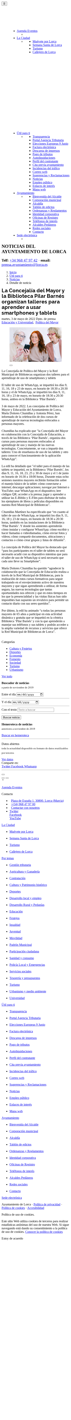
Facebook (17, 766)
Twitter (6, 766)
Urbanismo (16, 669)
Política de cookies (13, 1208)
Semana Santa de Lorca (47, 45)
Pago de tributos (43, 154)
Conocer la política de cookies (44, 1231)
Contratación (17, 878)
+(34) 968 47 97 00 (23, 804)
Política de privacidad (47, 1204)
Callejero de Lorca (44, 52)
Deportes (15, 652)
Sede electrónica (27, 235)
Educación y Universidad (17, 322)
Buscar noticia (11, 717)
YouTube (15, 818)
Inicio (13, 272)
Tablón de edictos (43, 207)
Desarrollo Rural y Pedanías (26, 904)
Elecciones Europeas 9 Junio (50, 143)
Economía (15, 655)
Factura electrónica (44, 147)
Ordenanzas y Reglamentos (50, 210)
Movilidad (15, 938)
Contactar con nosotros (25, 807)
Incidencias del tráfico (46, 168)
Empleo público (42, 182)
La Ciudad (23, 38)
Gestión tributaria (20, 865)
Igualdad (14, 924)
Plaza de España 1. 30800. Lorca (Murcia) (37, 800)
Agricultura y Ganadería (24, 871)
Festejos (14, 918)
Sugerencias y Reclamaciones (51, 175)
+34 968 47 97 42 (23, 260)
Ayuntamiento (25, 193)
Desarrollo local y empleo (25, 898)
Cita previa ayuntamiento (48, 164)
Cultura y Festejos (20, 648)
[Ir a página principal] (25, 18)
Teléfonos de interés (45, 221)
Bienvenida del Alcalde (47, 196)
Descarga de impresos (46, 150)
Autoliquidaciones (44, 157)
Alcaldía (38, 203)
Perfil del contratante (45, 161)
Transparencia (41, 136)
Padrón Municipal (20, 944)
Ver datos (7, 759)
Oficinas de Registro (45, 217)
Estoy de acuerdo (12, 1238)
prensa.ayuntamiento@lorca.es (25, 265)
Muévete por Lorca (44, 41)
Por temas (8, 858)
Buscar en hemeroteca (15, 735)
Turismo (38, 48)
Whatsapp (30, 766)
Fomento (15, 659)
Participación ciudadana (24, 951)
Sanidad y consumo (21, 958)
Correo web (40, 171)
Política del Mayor (47, 322)
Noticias (38, 179)
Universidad (17, 998)
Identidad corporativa (46, 214)
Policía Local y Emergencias (27, 964)
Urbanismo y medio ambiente (27, 991)
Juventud (15, 931)
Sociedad (15, 662)
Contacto (38, 231)
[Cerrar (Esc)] (3, 774)
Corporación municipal (47, 200)
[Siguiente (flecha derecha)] (7, 778)
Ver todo (7, 676)
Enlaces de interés (44, 186)
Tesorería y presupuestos (24, 978)
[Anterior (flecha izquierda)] (3, 778)
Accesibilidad (35, 1208)
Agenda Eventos (27, 30)
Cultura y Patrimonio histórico (28, 884)
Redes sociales (42, 228)
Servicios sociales (20, 971)
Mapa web (39, 189)
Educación (16, 911)
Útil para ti (23, 133)
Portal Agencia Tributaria (48, 140)
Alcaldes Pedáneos (44, 224)
